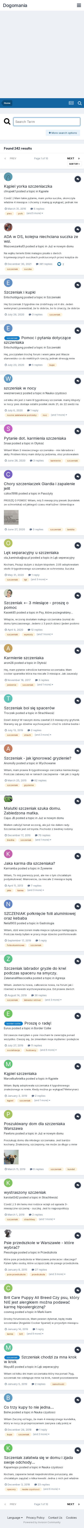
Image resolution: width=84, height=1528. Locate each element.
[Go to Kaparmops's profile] (8, 1448)
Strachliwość (46, 713)
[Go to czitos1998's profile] (8, 474)
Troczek (9, 713)
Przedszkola (49, 1252)
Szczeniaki (54, 297)
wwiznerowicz (13, 393)
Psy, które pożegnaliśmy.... (56, 612)
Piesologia (10, 1252)
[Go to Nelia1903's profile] (8, 904)
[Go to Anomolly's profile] (8, 748)
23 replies (43, 1484)
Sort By (74, 164)
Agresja (60, 978)
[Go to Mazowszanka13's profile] (8, 227)
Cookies (71, 1517)
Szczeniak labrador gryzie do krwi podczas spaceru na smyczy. (35, 970)
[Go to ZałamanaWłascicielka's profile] (8, 959)
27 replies (40, 1269)
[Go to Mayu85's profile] (8, 1347)
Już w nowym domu (61, 246)
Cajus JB (9, 818)
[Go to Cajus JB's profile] (8, 799)
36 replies (40, 995)
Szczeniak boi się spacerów (29, 708)
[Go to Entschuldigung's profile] (8, 282)
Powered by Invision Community (42, 1522)
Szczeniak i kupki (19, 292)
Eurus (7, 1028)
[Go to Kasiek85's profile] (8, 593)
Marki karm (45, 1312)
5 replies (38, 208)
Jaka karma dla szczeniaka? (29, 863)
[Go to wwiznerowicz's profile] (8, 378)
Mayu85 (9, 1366)
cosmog (9, 1312)
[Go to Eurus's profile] (8, 1013)
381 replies (45, 263)
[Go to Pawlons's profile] (8, 1114)
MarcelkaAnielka (14, 1078)
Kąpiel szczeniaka (20, 1073)
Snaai (7, 443)
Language (14, 1517)
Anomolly (10, 763)
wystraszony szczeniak (25, 1192)
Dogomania (15, 5)
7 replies (35, 885)
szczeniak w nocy (20, 388)
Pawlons (9, 1133)
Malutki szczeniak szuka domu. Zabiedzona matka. (32, 810)
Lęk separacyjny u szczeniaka (31, 552)
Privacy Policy (35, 1517)
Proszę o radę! (37, 1023)
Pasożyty (47, 493)
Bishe (7, 1412)
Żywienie (46, 868)
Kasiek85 (10, 612)
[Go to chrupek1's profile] (8, 176)
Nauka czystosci (56, 393)
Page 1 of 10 (41, 158)
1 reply (34, 410)
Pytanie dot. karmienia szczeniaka (35, 438)
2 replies (35, 730)
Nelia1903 (10, 923)
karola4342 (11, 1197)
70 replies (44, 835)
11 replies (36, 1045)
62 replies (40, 780)
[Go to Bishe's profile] (8, 1397)
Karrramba (10, 868)
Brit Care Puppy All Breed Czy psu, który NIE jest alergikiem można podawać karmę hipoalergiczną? (41, 1302)
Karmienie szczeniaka (24, 657)
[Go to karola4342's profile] (8, 1183)
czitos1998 (11, 493)
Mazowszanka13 (14, 246)
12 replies (36, 629)
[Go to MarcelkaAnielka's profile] (8, 1064)
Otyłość (39, 443)
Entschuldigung (13, 297)
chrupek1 (10, 191)
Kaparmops (11, 1467)
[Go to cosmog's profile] (8, 1288)
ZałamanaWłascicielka (18, 978)
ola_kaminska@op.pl (17, 557)
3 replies (37, 314)
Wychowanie (47, 763)
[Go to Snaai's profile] (8, 428)
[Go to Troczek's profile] (8, 698)
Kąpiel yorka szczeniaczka (28, 186)
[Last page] (79, 158)
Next (70, 158)
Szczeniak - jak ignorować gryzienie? (37, 758)
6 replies (38, 1169)
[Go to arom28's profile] (8, 648)
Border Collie (42, 1028)
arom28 (9, 662)
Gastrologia (46, 923)
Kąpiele (44, 191)
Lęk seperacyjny (64, 557)
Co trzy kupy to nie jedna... (29, 1407)
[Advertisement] (42, 54)
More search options (64, 132)
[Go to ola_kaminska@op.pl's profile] (8, 543)
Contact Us (55, 1517)
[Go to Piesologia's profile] (8, 1233)
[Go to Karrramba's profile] (8, 854)
